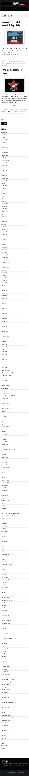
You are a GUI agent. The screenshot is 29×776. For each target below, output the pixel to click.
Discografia (3, 454)
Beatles (3, 411)
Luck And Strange (5, 554)
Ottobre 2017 (4, 295)
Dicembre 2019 (4, 229)
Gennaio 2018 (4, 288)
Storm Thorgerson (5, 674)
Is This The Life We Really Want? (9, 516)
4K (25, 61)
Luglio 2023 (4, 206)
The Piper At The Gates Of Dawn (8, 702)
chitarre (19, 111)
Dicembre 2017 (4, 290)
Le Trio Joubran (4, 538)
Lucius (2, 551)
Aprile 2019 (3, 249)
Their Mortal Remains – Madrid (8, 717)
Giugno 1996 (4, 357)
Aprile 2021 (3, 219)
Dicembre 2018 (4, 259)
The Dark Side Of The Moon (7, 679)
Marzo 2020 (4, 226)
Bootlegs (3, 418)
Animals (3, 390)
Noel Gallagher (4, 577)
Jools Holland (4, 531)
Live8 (2, 549)
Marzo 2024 (4, 201)
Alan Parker (4, 380)
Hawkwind (3, 508)
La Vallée (3, 536)
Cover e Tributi (4, 441)
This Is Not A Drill (5, 722)
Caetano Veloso (5, 426)
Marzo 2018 (4, 282)
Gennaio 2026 (4, 150)
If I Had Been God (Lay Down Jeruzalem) (10, 513)
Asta (10, 111)
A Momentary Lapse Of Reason (8, 372)
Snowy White (4, 661)
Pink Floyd (5, 61)
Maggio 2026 (4, 139)
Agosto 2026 (4, 132)
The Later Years (5, 697)
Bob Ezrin (3, 413)
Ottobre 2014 (4, 334)
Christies (24, 111)
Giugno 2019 (4, 244)
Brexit (2, 421)
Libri (2, 546)
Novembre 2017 (5, 293)
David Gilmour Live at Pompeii (8, 449)
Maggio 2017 (4, 308)
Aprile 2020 (3, 224)
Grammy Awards (5, 500)
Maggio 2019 (4, 247)
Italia (24, 113)
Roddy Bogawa (4, 633)
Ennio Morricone (5, 467)
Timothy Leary (4, 725)
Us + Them (3, 738)
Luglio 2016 (4, 321)
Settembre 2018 (5, 267)
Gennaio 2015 (4, 331)
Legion (2, 544)
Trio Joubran (4, 730)
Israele (2, 518)
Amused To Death (5, 385)
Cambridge (3, 429)
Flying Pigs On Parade (6, 482)
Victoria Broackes (5, 740)
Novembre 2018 (5, 262)
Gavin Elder (4, 490)
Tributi (2, 728)
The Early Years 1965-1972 (7, 687)
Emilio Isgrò (4, 464)
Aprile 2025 (3, 173)
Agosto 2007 (4, 346)
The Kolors (3, 694)
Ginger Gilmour (4, 498)
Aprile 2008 (3, 339)
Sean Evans (4, 653)
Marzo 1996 (4, 362)
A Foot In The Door (5, 370)
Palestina (3, 584)
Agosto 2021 (4, 214)
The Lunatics (4, 699)
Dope (2, 459)
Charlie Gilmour (4, 434)
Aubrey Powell (4, 406)
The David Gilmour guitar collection (9, 682)
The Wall (3, 710)
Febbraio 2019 (4, 254)
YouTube (3, 748)
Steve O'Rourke (5, 671)
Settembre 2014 (5, 336)
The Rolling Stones (5, 705)
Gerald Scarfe (4, 495)
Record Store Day (5, 618)
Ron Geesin (4, 643)
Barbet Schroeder (5, 408)
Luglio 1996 (4, 354)
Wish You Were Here (6, 745)
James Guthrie (4, 521)
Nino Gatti (18, 28)
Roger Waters (4, 636)
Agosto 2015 (4, 323)
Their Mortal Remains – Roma (8, 720)
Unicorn (3, 735)
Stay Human (4, 669)
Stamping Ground (5, 666)
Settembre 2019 (5, 237)
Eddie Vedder (4, 462)
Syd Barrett (4, 676)
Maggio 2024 (4, 196)
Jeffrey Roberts (4, 526)
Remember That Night (6, 620)
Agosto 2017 (4, 300)
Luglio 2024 (4, 191)
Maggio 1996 (4, 359)
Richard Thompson (5, 623)
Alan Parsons (4, 383)
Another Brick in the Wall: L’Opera (9, 395)
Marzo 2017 (4, 313)
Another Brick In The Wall (7, 393)
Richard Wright (4, 625)
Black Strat (14, 111)
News (2, 569)
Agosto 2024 (4, 188)
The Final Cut (4, 692)
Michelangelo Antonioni (6, 564)
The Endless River (5, 689)
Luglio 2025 (4, 165)
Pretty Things (4, 610)
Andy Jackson (4, 388)
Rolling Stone (4, 641)
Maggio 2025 (4, 170)
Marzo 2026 (4, 145)
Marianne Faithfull (5, 556)
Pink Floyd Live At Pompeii (19, 63)
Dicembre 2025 (4, 152)
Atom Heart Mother (5, 403)
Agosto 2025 (4, 162)
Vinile (2, 743)
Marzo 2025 (4, 175)
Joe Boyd (3, 528)
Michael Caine (4, 561)
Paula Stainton (4, 587)
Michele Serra (4, 567)
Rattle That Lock (5, 615)
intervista (20, 113)
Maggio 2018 (4, 277)
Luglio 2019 (4, 242)
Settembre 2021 (5, 211)
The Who (3, 712)
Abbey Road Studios (6, 375)
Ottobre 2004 (4, 351)
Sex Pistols (4, 659)
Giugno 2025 (4, 168)
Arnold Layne (4, 401)
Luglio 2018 (4, 272)
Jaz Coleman (4, 523)
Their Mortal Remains (6, 715)
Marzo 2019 (4, 252)
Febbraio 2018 (4, 285)
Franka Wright (4, 485)
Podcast (3, 115)
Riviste (3, 630)
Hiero (11, 774)
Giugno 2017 (4, 305)
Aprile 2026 (3, 142)
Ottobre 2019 (4, 234)
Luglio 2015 (4, 326)
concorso (10, 63)
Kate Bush (3, 533)
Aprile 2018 (3, 280)
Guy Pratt (3, 503)
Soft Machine (4, 664)
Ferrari (2, 475)
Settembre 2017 (5, 298)
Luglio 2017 (4, 303)
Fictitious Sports (5, 480)
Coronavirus (4, 439)
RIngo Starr (4, 628)
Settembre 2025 (5, 160)
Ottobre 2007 (4, 341)
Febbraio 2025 (4, 178)
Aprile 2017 (3, 311)
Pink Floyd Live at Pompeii (15, 61)
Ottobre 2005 (4, 349)
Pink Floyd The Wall (6, 605)
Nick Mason (4, 572)
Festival (3, 477)
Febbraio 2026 (4, 147)
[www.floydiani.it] (14, 3)
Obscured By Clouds (6, 579)
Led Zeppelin (4, 541)
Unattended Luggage (6, 733)
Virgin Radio (4, 65)
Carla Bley (3, 431)
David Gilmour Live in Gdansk (8, 452)
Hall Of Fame (4, 505)
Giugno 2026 (4, 137)
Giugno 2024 (4, 193)
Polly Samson (4, 607)
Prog (2, 613)
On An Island (4, 582)
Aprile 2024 (3, 198)
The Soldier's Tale (5, 707)
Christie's (5, 109)
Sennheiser (3, 656)
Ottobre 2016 (4, 318)
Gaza (2, 493)
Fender (3, 472)
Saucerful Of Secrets (6, 648)
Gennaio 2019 (4, 257)
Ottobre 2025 (4, 157)
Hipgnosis (3, 510)
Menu (14, 8)
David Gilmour (11, 109)
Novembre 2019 (5, 231)
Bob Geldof (3, 416)
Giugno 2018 (4, 275)
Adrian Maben (4, 63)
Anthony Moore (4, 398)
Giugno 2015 (4, 328)
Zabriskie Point (4, 751)
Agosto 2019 (4, 239)
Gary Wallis (4, 487)
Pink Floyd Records (5, 602)
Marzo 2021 (4, 221)
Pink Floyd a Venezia (6, 595)
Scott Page (3, 651)
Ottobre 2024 (4, 185)
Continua (14, 57)
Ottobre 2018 (4, 265)
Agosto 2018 (4, 270)
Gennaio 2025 (4, 180)
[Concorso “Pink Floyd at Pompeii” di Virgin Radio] (14, 37)
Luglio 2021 (4, 216)
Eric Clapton (4, 470)
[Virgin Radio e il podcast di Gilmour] (14, 85)
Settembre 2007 (5, 344)
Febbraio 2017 (4, 316)
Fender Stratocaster (12, 113)
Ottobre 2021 (4, 208)
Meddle (3, 559)
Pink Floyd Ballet (5, 597)
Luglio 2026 (4, 134)
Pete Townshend (5, 590)
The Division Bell (5, 684)
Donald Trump (4, 457)
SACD (2, 646)
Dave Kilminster (5, 444)
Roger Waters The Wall (6, 638)
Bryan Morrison (4, 424)
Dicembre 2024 (4, 183)
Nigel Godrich (4, 574)
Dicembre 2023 (4, 203)
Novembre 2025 (5, 155)
